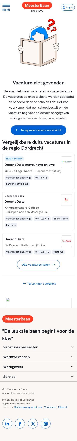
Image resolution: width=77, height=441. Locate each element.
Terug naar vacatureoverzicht (40, 130)
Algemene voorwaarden (16, 403)
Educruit (63, 407)
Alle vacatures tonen (36, 264)
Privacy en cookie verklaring (18, 399)
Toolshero (50, 407)
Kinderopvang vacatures (28, 407)
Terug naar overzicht (40, 283)
